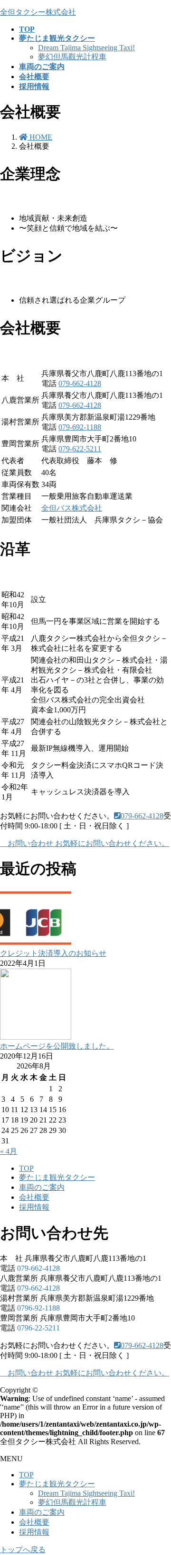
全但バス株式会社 (71, 508)
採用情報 (34, 1207)
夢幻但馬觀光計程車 (72, 57)
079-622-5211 (79, 449)
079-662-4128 (79, 383)
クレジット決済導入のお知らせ (53, 953)
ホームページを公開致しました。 (57, 1046)
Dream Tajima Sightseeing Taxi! (86, 48)
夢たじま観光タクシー (57, 1177)
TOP (26, 1168)
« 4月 (8, 1151)
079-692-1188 (79, 427)
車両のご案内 (42, 1187)
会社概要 (34, 1197)
